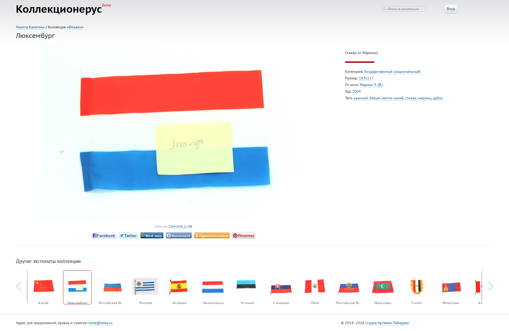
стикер (410, 98)
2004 (356, 91)
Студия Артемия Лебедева (387, 322)
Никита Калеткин (30, 27)
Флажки (75, 27)
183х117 (366, 78)
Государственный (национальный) (392, 71)
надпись (425, 98)
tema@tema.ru (101, 322)
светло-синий (392, 98)
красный (361, 98)
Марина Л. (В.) (371, 84)
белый (375, 98)
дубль (438, 98)
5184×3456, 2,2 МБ (180, 226)
